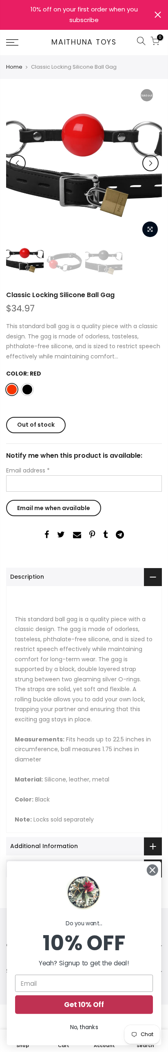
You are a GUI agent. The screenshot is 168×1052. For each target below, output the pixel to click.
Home (14, 67)
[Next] (150, 163)
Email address (28, 470)
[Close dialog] (152, 870)
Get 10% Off (84, 1004)
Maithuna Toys (84, 42)
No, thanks (84, 1027)
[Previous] (17, 163)
